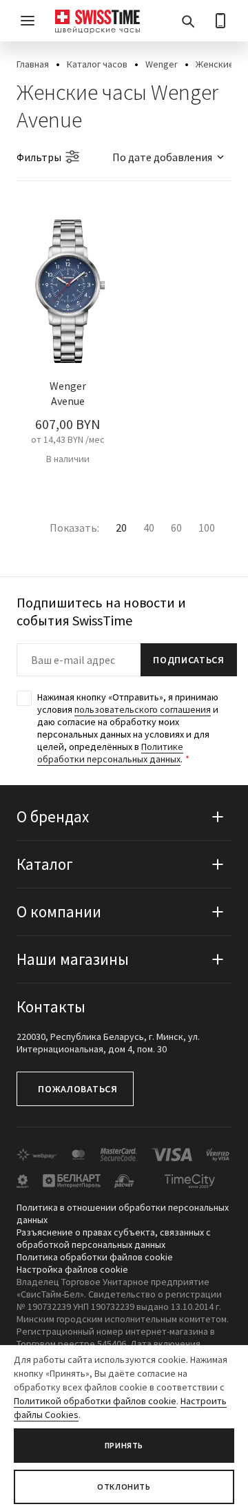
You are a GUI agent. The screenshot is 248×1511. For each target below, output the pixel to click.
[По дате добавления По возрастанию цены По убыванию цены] (161, 157)
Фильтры (39, 157)
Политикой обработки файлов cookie (95, 1401)
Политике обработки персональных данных (110, 752)
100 (206, 527)
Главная (33, 64)
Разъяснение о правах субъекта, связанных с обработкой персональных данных (114, 1238)
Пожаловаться (77, 1089)
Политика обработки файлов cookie (95, 1257)
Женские (215, 64)
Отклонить (123, 1486)
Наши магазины (73, 959)
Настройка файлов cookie (72, 1269)
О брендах (53, 816)
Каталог (45, 864)
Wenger (161, 64)
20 (121, 527)
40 (148, 527)
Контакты (51, 1007)
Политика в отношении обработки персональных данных (123, 1213)
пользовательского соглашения (142, 709)
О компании (59, 911)
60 (176, 527)
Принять (124, 1445)
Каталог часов (97, 64)
